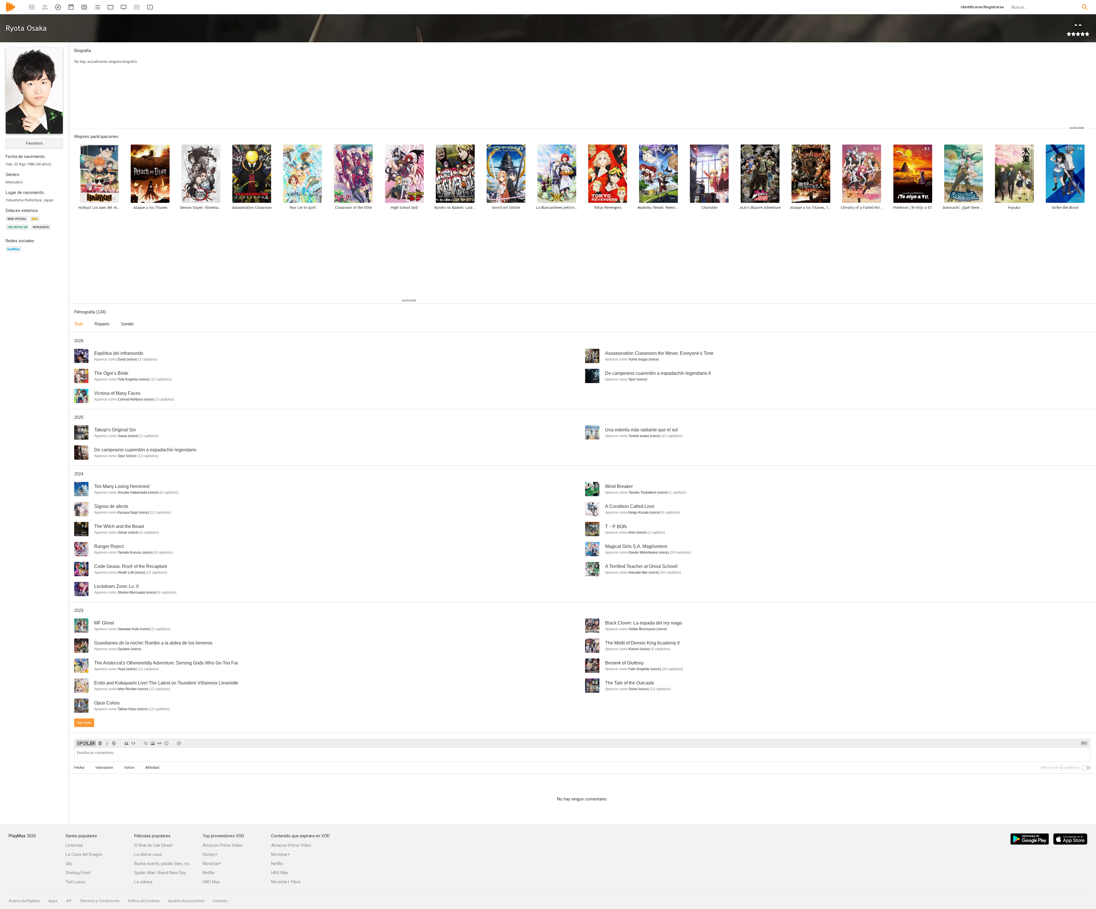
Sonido (127, 323)
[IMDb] (35, 222)
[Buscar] (1085, 7)
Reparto (101, 323)
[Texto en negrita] (100, 743)
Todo (78, 323)
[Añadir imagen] (152, 743)
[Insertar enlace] (145, 743)
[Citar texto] (126, 743)
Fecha (79, 767)
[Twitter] (14, 252)
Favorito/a (34, 143)
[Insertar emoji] (166, 743)
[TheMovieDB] (18, 230)
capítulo (677, 492)
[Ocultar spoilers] (86, 743)
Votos (129, 767)
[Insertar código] (133, 743)
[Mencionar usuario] (179, 743)
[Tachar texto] (113, 743)
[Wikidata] (42, 230)
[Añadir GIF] (159, 743)
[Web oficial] (18, 222)
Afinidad (152, 767)
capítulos (147, 359)
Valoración (104, 767)
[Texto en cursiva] (107, 743)
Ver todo (84, 722)
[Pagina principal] (10, 11)
